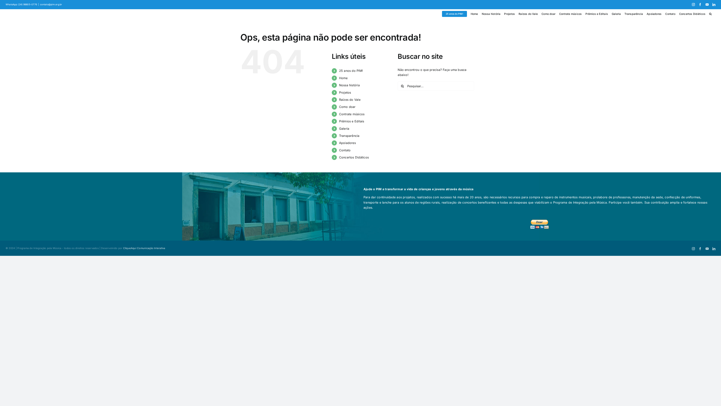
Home (343, 78)
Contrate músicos (352, 114)
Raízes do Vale (349, 100)
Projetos (345, 92)
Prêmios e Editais (351, 121)
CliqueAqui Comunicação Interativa (144, 248)
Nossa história (349, 85)
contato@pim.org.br (51, 4)
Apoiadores (347, 143)
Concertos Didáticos (354, 157)
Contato (345, 150)
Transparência (349, 136)
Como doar (347, 107)
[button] (710, 14)
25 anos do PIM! (351, 71)
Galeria (344, 128)
